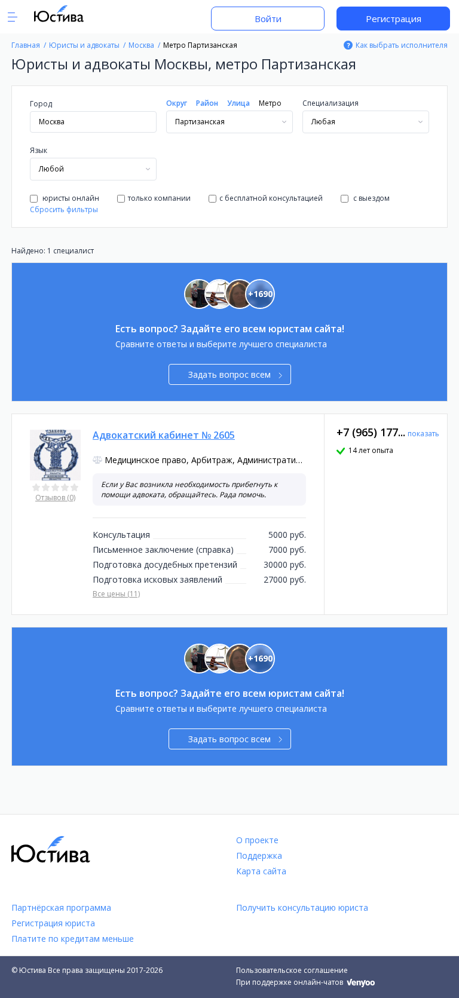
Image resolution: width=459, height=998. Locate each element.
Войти (268, 19)
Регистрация (393, 19)
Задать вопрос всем (229, 374)
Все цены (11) (116, 594)
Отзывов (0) (55, 497)
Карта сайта (261, 871)
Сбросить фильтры (64, 209)
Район (207, 103)
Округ (176, 103)
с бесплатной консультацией (271, 198)
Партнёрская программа (61, 907)
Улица (238, 103)
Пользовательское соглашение (292, 970)
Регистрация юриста (53, 923)
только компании (159, 198)
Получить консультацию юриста (302, 907)
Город (41, 104)
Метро (270, 103)
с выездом (370, 198)
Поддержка (259, 855)
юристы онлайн (70, 198)
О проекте (257, 840)
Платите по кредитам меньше (72, 938)
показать (423, 433)
